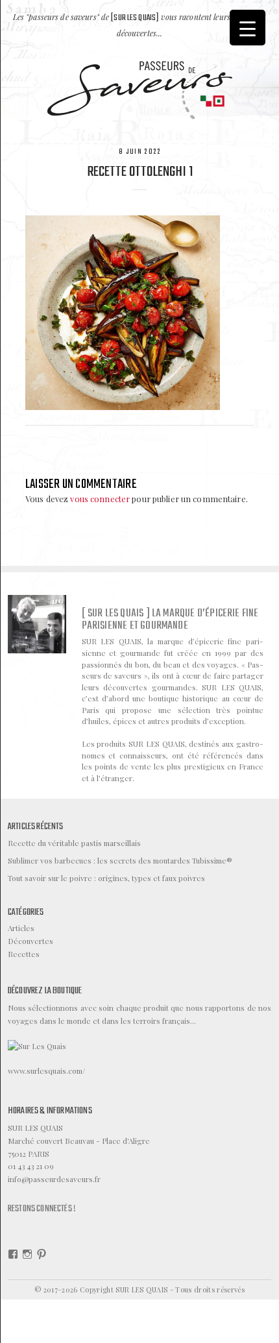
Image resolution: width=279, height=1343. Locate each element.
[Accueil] (140, 89)
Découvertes (30, 941)
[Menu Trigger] (247, 27)
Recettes (24, 954)
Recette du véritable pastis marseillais (74, 843)
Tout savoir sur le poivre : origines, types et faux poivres (106, 878)
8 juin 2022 (140, 152)
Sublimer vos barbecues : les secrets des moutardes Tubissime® (120, 860)
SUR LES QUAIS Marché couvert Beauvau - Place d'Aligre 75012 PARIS (79, 1140)
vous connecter (100, 498)
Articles (21, 928)
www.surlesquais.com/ (46, 1070)
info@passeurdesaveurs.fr (54, 1179)
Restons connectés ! (42, 1208)
